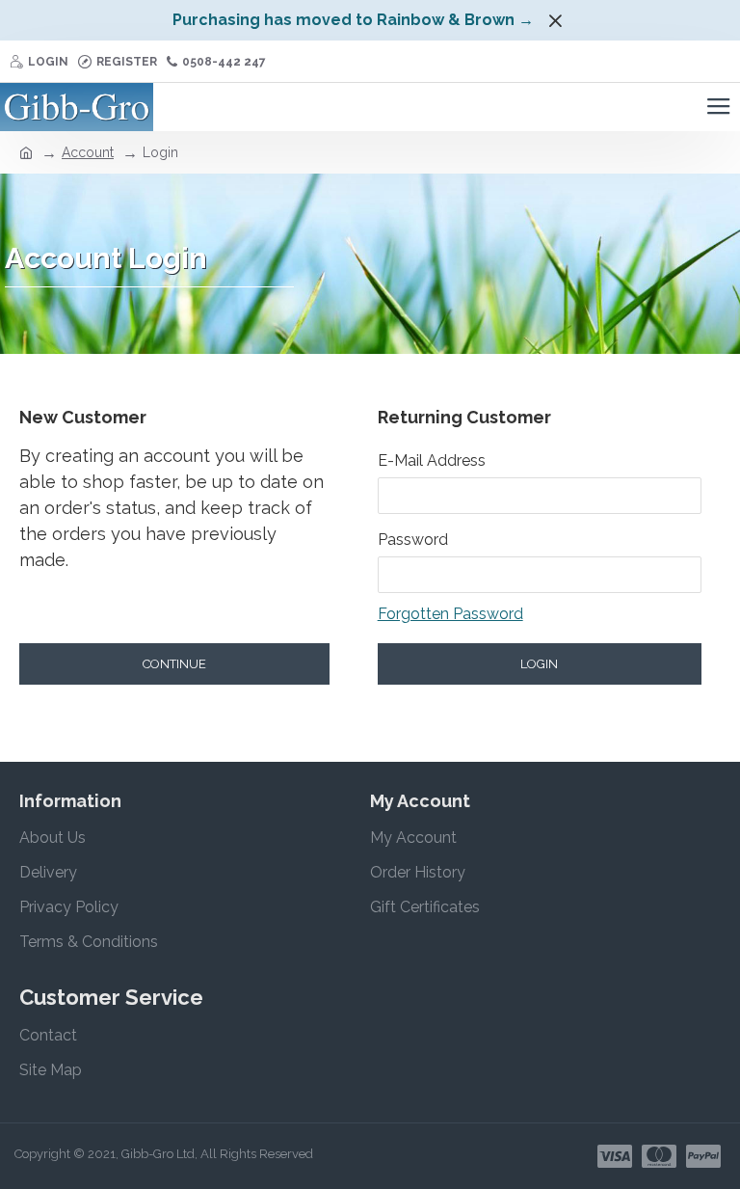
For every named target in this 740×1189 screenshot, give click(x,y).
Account (88, 152)
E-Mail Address (432, 460)
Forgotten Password (450, 614)
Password (413, 539)
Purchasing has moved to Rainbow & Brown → (353, 20)
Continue (174, 664)
